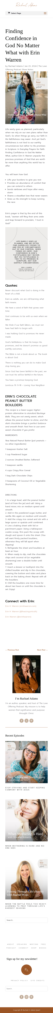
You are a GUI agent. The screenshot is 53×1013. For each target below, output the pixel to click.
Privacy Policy (19, 981)
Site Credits (38, 981)
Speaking (22, 944)
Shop (34, 948)
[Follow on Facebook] (22, 721)
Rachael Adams (15, 66)
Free (43, 944)
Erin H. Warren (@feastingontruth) (21, 611)
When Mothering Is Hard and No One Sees (24, 847)
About (10, 944)
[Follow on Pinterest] (31, 721)
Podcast (11, 948)
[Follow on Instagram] (26, 997)
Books (42, 948)
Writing (34, 944)
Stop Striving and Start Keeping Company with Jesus (25, 789)
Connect (23, 948)
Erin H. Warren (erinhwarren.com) (20, 606)
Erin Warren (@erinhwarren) (18, 616)
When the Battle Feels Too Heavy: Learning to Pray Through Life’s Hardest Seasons (26, 906)
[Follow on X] (26, 721)
